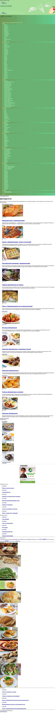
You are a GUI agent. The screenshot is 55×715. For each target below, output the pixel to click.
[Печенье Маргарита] (9, 662)
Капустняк (6, 27)
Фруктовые (6, 116)
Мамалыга (6, 68)
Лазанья (6, 65)
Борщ (5, 25)
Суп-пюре (6, 36)
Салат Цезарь (7, 101)
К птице (5, 160)
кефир (19, 539)
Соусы (3, 147)
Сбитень (6, 113)
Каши (5, 62)
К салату (6, 162)
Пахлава (6, 175)
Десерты (4, 133)
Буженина (6, 51)
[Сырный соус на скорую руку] (9, 554)
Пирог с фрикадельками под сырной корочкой (17, 306)
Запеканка (6, 184)
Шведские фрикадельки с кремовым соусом (16, 349)
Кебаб (5, 63)
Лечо (5, 126)
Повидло (6, 125)
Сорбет (5, 144)
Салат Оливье (7, 97)
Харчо (5, 38)
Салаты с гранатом (8, 106)
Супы (3, 23)
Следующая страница (4, 418)
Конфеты (6, 138)
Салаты (4, 79)
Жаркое (5, 58)
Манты (5, 69)
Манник (5, 183)
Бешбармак (6, 46)
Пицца (5, 178)
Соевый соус (7, 150)
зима (14, 539)
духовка (7, 539)
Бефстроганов (7, 45)
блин (0, 539)
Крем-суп (6, 28)
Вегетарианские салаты (9, 81)
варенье (2, 539)
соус (10, 541)
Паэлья (5, 74)
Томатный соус (7, 153)
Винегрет (6, 80)
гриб (5, 539)
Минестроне (6, 30)
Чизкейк (5, 180)
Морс (5, 112)
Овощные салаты (7, 92)
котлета (21, 539)
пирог (44, 539)
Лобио (5, 67)
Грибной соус (7, 158)
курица (29, 539)
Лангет (5, 66)
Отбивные (6, 72)
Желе (5, 135)
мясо (36, 539)
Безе (5, 134)
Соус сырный (7, 151)
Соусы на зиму (7, 152)
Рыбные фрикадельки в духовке (12, 392)
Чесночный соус (7, 155)
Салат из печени (7, 96)
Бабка (5, 44)
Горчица (6, 157)
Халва (5, 146)
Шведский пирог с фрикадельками (13, 220)
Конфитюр (6, 124)
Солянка (6, 35)
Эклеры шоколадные (6, 462)
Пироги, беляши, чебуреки (9, 166)
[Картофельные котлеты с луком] (9, 638)
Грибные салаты (7, 83)
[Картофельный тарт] (8, 451)
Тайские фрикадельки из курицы (12, 285)
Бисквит (6, 174)
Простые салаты (7, 95)
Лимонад (6, 117)
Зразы (5, 60)
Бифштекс (6, 49)
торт (17, 541)
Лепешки (6, 176)
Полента (6, 77)
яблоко (19, 541)
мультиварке (33, 539)
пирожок (47, 539)
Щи (5, 41)
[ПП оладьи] (8, 440)
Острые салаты (7, 93)
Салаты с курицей (7, 88)
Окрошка (6, 31)
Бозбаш (5, 24)
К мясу (5, 159)
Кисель (5, 114)
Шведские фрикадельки (10, 413)
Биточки (6, 48)
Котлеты (6, 64)
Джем (5, 130)
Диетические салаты (8, 89)
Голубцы (6, 54)
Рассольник (6, 33)
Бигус (5, 47)
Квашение (6, 131)
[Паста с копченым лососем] (8, 590)
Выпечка (4, 163)
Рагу (5, 78)
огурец (38, 539)
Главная (1, 196)
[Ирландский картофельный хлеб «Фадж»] (8, 626)
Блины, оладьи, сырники (9, 167)
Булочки (6, 173)
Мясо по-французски (8, 70)
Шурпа (5, 40)
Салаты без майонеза (8, 102)
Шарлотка (6, 182)
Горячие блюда (5, 42)
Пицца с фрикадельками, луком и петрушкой (16, 242)
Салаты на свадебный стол (9, 105)
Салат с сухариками (8, 98)
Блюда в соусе (7, 156)
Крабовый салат (7, 85)
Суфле (5, 189)
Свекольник (6, 34)
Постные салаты (7, 94)
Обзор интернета (7, 191)
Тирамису (6, 145)
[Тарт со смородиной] (8, 430)
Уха (5, 37)
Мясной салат (7, 86)
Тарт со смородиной (6, 431)
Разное (4, 190)
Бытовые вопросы (8, 192)
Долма (5, 56)
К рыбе (5, 161)
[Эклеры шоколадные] (8, 461)
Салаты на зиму (7, 104)
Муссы (5, 141)
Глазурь (5, 187)
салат (7, 541)
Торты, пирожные (7, 168)
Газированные (7, 118)
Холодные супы (7, 39)
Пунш (5, 108)
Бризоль (6, 50)
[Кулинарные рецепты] (6, 10)
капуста (16, 539)
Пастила (6, 142)
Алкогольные (7, 121)
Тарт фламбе (4, 421)
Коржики (6, 165)
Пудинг (5, 143)
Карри (5, 61)
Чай (5, 109)
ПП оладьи (4, 441)
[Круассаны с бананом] (9, 614)
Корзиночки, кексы (8, 169)
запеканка (11, 539)
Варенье (6, 123)
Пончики (6, 185)
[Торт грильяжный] (10, 566)
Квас (5, 111)
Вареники (6, 52)
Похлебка (6, 32)
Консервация (7, 132)
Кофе (5, 110)
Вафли (5, 164)
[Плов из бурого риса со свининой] (9, 650)
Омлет (5, 71)
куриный (26, 539)
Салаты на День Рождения (9, 103)
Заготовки (4, 122)
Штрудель (6, 181)
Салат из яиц (7, 91)
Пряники (6, 177)
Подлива (6, 76)
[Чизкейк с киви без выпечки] (9, 578)
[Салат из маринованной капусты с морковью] (10, 602)
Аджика (5, 129)
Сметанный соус (7, 149)
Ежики (5, 57)
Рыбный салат (7, 87)
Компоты (6, 115)
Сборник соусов (7, 148)
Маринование (7, 127)
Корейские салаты (8, 84)
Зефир (5, 136)
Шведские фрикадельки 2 (10, 370)
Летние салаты (7, 90)
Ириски (5, 137)
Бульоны (6, 26)
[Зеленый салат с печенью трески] (10, 674)
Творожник (6, 186)
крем (24, 539)
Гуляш (5, 55)
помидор (52, 539)
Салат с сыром (7, 99)
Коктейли (6, 120)
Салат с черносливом (8, 100)
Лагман (5, 29)
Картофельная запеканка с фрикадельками (16, 263)
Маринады (6, 154)
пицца (50, 539)
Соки (5, 119)
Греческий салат (7, 82)
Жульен (5, 59)
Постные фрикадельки (9, 327)
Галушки (6, 53)
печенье (41, 539)
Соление (6, 128)
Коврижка (6, 188)
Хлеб (5, 170)
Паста (5, 73)
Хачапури (6, 179)
